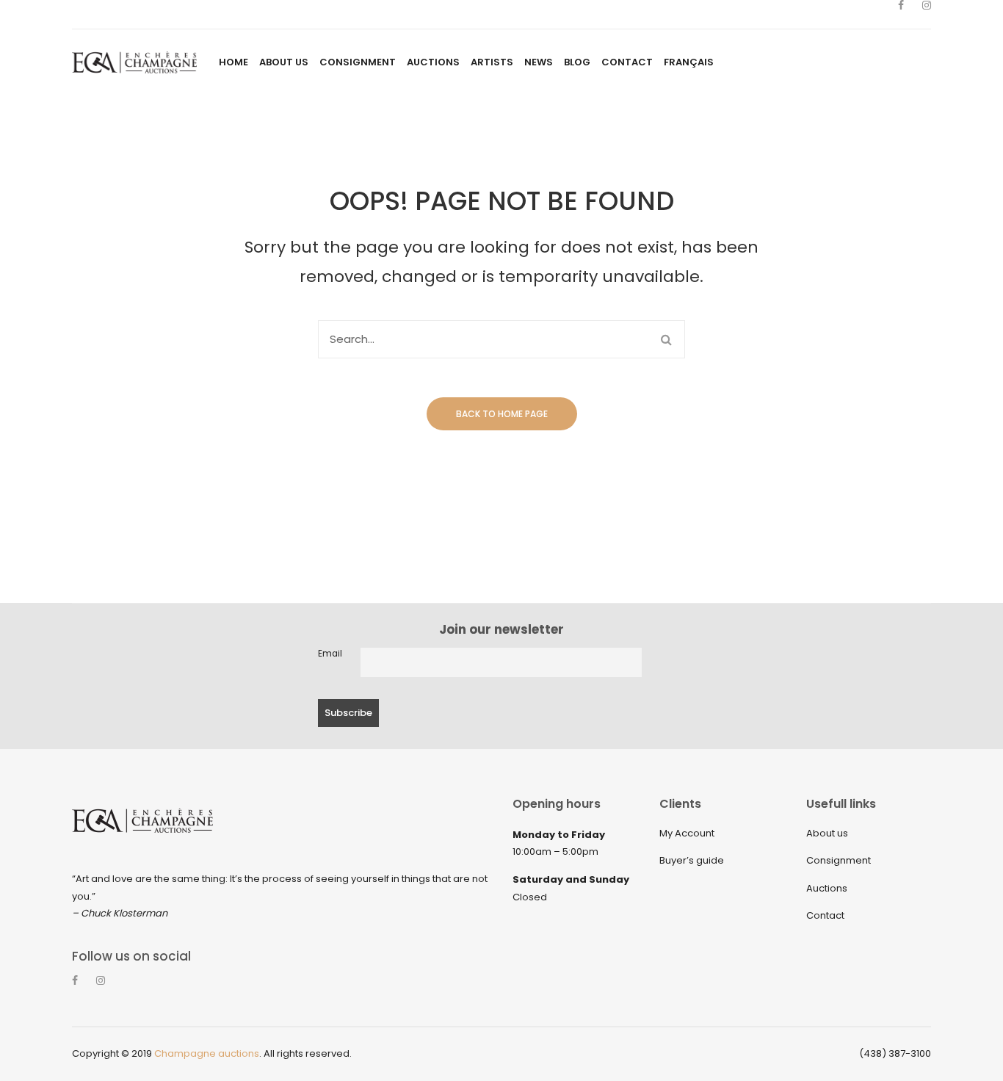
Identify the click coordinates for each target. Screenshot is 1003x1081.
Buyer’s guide (691, 860)
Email (330, 653)
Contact (825, 915)
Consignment (838, 860)
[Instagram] (926, 14)
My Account (686, 833)
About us (827, 833)
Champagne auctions (206, 1053)
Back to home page (502, 414)
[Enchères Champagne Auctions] (134, 62)
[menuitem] (233, 62)
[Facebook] (901, 14)
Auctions (826, 888)
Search (666, 339)
